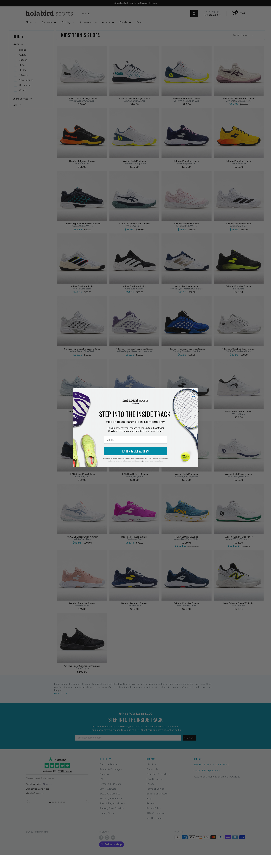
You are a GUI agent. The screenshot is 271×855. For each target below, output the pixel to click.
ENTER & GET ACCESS (135, 451)
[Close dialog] (193, 393)
